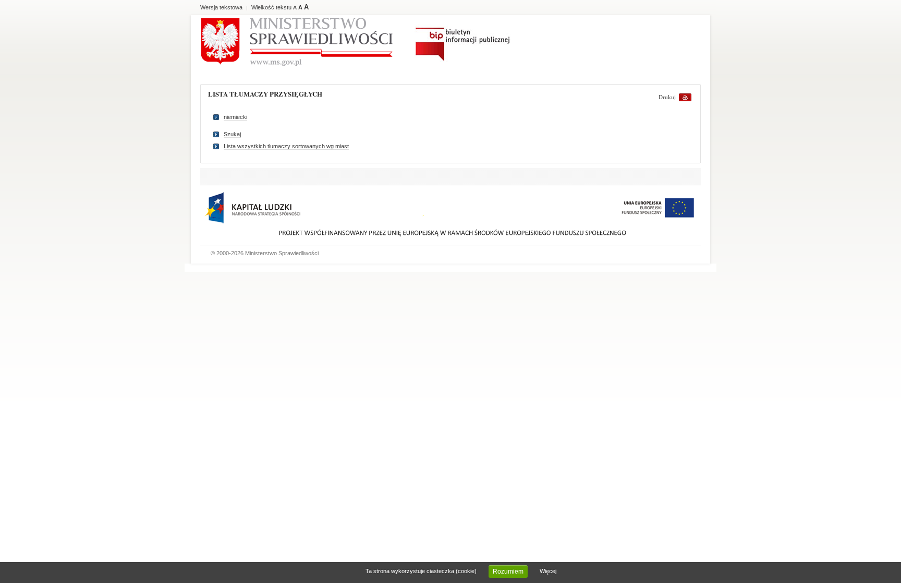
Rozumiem (508, 571)
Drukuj (667, 97)
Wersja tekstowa (221, 7)
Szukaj (232, 134)
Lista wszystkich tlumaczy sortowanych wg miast (286, 146)
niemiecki (235, 117)
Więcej (548, 571)
